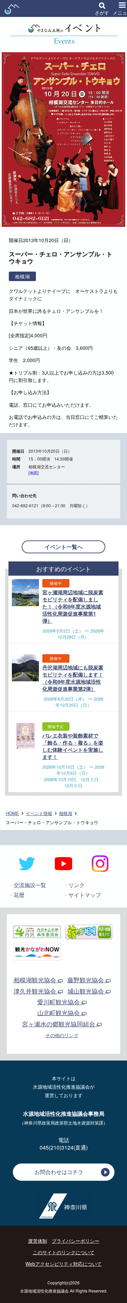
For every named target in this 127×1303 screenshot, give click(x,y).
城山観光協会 (86, 990)
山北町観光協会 (59, 1012)
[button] (102, 8)
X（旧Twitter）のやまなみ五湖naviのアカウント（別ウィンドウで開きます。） (27, 863)
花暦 (19, 895)
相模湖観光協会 (36, 979)
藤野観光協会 (86, 979)
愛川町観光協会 (59, 1001)
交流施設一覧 (30, 885)
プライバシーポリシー (75, 1240)
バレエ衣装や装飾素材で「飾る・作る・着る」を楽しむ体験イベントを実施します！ (72, 746)
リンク (76, 885)
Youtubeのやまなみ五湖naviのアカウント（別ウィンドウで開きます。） (63, 863)
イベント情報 (39, 813)
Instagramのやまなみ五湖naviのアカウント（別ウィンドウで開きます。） (100, 863)
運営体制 (37, 1240)
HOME (12, 813)
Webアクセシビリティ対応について (63, 1263)
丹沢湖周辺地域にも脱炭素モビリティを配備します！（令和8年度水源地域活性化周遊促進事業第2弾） (72, 678)
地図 (33, 472)
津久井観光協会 (36, 990)
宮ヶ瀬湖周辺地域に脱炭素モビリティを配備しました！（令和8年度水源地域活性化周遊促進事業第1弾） (72, 606)
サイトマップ (84, 895)
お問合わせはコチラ (59, 1172)
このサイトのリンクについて (63, 1252)
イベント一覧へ (64, 547)
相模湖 (65, 813)
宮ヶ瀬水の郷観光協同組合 (59, 1023)
